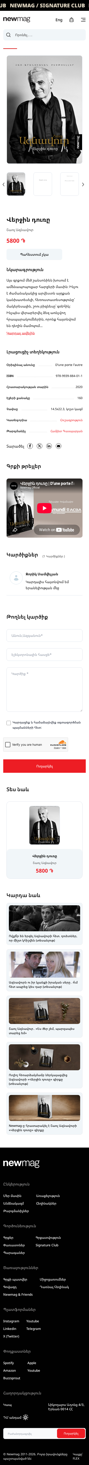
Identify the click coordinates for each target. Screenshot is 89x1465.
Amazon (9, 1370)
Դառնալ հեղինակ (54, 1287)
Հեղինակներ (46, 1203)
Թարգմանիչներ (16, 1211)
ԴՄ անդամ (12, 1417)
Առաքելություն (48, 1195)
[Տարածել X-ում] (39, 446)
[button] (83, 184)
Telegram (33, 1328)
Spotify (8, 1363)
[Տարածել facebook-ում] (30, 446)
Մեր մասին (12, 1195)
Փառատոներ (14, 1245)
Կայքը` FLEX (78, 1456)
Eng (59, 19)
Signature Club (47, 1245)
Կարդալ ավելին (20, 333)
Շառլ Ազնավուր (19, 229)
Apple (31, 1363)
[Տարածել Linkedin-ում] (49, 446)
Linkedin (9, 1328)
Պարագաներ (14, 1252)
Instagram (11, 1321)
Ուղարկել (44, 766)
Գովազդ (10, 1287)
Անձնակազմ (13, 1203)
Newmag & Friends (18, 1294)
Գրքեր (8, 1237)
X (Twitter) (11, 1336)
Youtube (32, 1321)
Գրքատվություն (48, 1237)
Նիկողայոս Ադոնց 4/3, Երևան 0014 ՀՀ (66, 1406)
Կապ (7, 1404)
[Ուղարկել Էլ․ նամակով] (58, 446)
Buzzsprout (11, 1378)
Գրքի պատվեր (15, 1279)
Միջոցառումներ (53, 1279)
